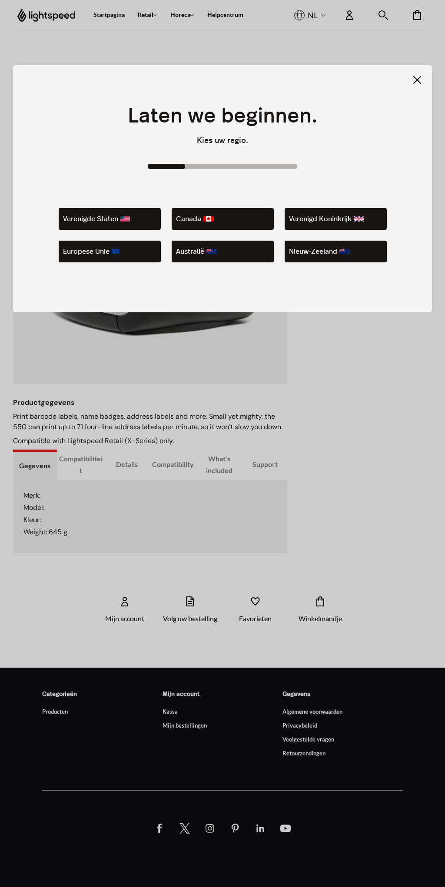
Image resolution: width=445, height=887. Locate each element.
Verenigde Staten (90, 218)
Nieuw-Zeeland (313, 251)
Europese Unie (86, 251)
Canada (188, 218)
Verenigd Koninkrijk (320, 218)
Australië (190, 251)
